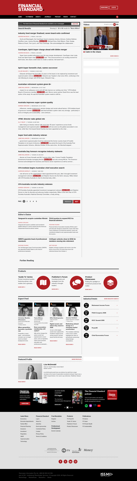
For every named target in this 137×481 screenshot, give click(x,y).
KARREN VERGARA (23, 222)
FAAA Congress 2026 (99, 313)
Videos (65, 17)
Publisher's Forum (59, 277)
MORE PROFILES (76, 359)
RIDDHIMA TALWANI (54, 224)
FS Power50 (29, 17)
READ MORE (21, 344)
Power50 (95, 328)
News (20, 17)
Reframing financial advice (97, 52)
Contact (73, 17)
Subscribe (104, 7)
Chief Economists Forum (100, 335)
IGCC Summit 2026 (98, 320)
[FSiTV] (115, 24)
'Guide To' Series (25, 277)
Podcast (58, 17)
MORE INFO (21, 287)
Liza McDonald (50, 365)
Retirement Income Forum (100, 305)
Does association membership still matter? (40, 329)
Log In (114, 7)
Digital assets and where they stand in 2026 (56, 325)
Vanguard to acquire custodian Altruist (32, 218)
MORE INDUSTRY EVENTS (111, 298)
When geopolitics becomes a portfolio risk (25, 329)
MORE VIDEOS (114, 56)
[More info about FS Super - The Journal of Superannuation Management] (76, 397)
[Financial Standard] (31, 7)
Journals (47, 17)
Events (38, 17)
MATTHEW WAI (53, 245)
